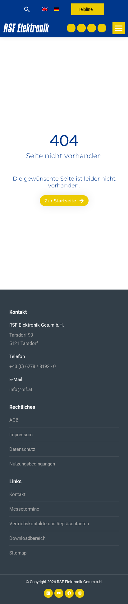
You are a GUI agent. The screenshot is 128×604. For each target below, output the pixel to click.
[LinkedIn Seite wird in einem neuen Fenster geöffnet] (71, 28)
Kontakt (17, 494)
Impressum (21, 434)
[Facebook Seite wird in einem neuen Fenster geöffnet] (91, 28)
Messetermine (24, 509)
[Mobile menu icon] (118, 28)
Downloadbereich (27, 538)
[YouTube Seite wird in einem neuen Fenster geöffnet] (81, 28)
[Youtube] (58, 593)
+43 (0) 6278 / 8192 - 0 (32, 366)
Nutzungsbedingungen (32, 464)
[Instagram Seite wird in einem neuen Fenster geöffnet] (102, 28)
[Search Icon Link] (27, 9)
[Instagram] (79, 593)
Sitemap (17, 553)
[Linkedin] (48, 593)
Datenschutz (22, 449)
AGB (13, 420)
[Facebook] (69, 593)
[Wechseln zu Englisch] (45, 9)
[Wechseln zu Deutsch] (56, 9)
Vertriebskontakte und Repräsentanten (49, 523)
